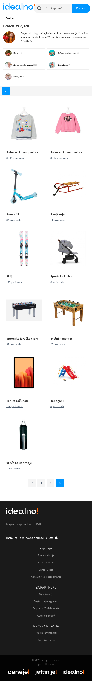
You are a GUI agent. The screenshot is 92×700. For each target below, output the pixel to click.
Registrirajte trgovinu (46, 601)
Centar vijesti (46, 570)
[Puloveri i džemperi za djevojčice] (68, 124)
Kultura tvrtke (46, 562)
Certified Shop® (46, 615)
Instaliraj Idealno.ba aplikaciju (27, 538)
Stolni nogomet (61, 339)
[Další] (32, 483)
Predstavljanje (46, 555)
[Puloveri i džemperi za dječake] (24, 124)
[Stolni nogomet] (68, 310)
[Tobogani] (68, 372)
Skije (9, 276)
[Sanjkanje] (68, 186)
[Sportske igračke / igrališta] (24, 310)
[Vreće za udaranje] (24, 434)
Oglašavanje (46, 594)
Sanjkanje (57, 214)
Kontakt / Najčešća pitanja (46, 577)
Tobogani (57, 401)
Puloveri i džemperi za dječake (24, 152)
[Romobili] (24, 186)
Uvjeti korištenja (46, 640)
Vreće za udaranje (19, 463)
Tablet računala (17, 401)
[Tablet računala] (24, 372)
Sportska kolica (61, 276)
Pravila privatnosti (46, 633)
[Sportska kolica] (68, 248)
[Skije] (24, 248)
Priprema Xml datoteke (46, 608)
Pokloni (10, 18)
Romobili (12, 214)
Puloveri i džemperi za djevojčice (68, 152)
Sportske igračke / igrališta (24, 339)
